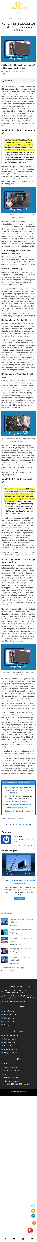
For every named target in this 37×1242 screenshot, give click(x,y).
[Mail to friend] (20, 825)
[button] (18, 12)
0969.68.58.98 (13, 793)
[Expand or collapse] (33, 80)
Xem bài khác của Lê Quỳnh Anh (24, 846)
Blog (20, 18)
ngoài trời (22, 818)
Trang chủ (12, 18)
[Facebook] (10, 825)
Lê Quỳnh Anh (25, 71)
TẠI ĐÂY (28, 811)
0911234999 (23, 801)
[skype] (29, 825)
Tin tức (26, 18)
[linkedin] (23, 825)
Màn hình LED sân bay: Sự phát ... (14, 968)
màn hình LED (13, 818)
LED (7, 818)
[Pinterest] (16, 825)
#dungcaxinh (24, 1091)
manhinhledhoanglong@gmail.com (20, 804)
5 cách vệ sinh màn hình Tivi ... (21, 930)
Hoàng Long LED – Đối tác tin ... (22, 949)
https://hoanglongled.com (19, 807)
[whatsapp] (26, 825)
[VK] (13, 825)
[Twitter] (7, 825)
